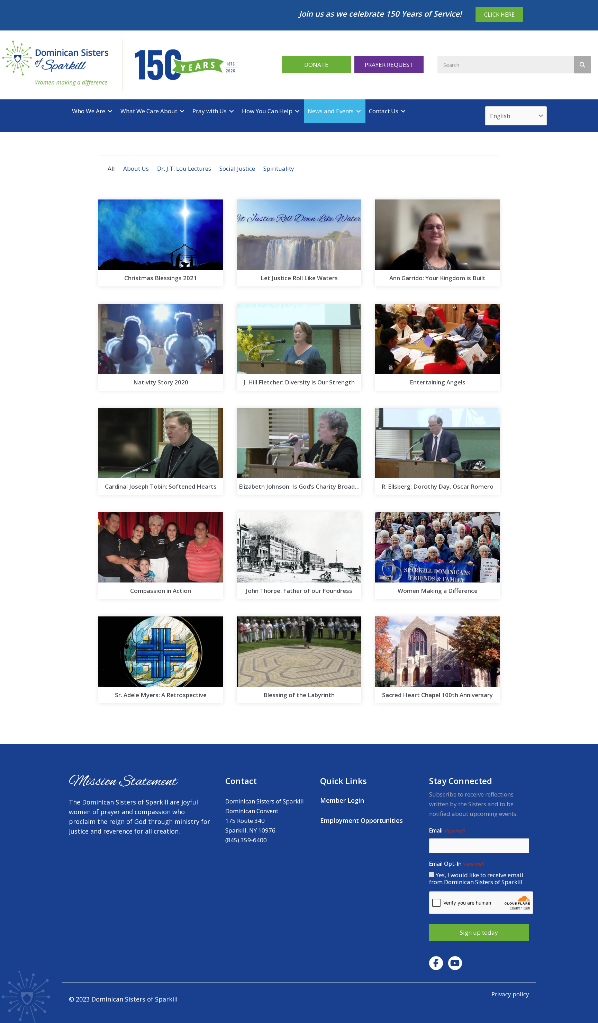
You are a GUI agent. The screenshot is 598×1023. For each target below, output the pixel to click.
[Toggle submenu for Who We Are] (110, 111)
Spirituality (278, 168)
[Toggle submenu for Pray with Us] (231, 111)
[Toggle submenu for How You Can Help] (297, 111)
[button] (316, 64)
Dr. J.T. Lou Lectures (184, 168)
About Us (136, 168)
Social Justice (237, 168)
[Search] (582, 64)
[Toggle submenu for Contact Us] (403, 111)
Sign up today (479, 932)
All (111, 168)
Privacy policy (510, 994)
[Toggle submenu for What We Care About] (182, 111)
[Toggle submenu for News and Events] (358, 111)
